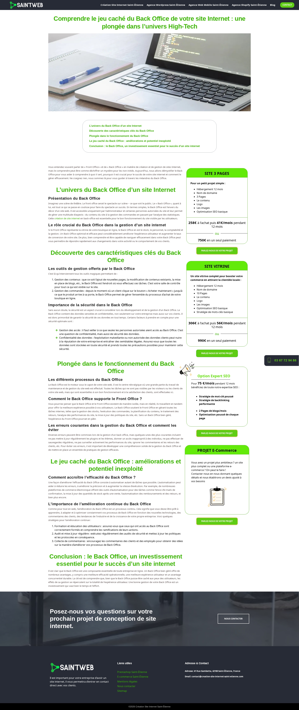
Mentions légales (127, 681)
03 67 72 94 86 (285, 360)
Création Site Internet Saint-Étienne (122, 4)
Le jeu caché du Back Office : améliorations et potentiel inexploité (130, 140)
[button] (214, 122)
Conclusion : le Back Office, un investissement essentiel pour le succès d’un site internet (144, 146)
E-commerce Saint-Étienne (132, 676)
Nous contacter (126, 686)
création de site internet (67, 218)
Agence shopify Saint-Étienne (249, 4)
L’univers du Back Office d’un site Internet (115, 125)
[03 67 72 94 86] (269, 359)
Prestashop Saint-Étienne (132, 672)
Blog (272, 4)
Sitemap (122, 691)
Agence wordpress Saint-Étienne (166, 4)
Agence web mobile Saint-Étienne (208, 4)
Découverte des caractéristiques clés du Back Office (121, 130)
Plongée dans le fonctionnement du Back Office (118, 135)
